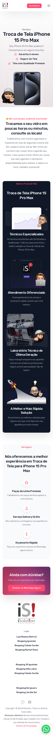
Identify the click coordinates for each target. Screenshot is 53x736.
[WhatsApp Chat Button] (46, 729)
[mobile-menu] (47, 6)
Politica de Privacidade (26, 726)
